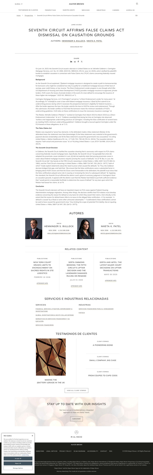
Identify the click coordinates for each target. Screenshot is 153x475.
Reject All (18, 463)
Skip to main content (8, 1)
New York (52, 230)
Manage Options (18, 468)
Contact (103, 451)
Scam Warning (79, 451)
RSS (110, 451)
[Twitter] (82, 62)
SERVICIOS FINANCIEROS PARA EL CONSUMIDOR (96, 309)
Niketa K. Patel (94, 41)
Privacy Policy (66, 451)
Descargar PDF (76, 47)
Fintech (82, 313)
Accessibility (92, 451)
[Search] (137, 4)
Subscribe (76, 419)
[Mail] (75, 62)
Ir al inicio (76, 437)
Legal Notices (51, 451)
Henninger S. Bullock (73, 41)
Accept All (18, 458)
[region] (18, 453)
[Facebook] (78, 62)
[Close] (32, 436)
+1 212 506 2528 (63, 230)
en (136, 15)
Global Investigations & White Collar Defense (55, 315)
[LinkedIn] (71, 62)
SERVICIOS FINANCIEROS (45, 325)
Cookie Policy (25, 454)
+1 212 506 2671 (115, 230)
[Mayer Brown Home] (76, 4)
